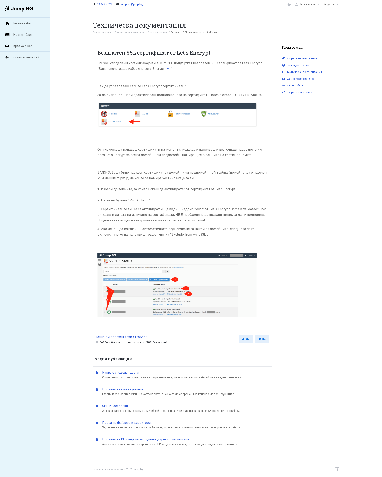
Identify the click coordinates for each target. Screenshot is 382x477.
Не (264, 339)
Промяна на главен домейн (168, 391)
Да (248, 339)
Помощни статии (297, 65)
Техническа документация (129, 32)
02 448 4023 (104, 4)
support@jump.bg (132, 4)
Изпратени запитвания (301, 58)
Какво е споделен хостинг (172, 374)
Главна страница (102, 32)
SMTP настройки (170, 408)
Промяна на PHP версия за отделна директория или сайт (170, 441)
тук (168, 68)
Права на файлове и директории (171, 425)
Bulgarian (330, 4)
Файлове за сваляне (300, 79)
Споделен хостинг (157, 32)
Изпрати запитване (299, 92)
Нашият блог (294, 85)
